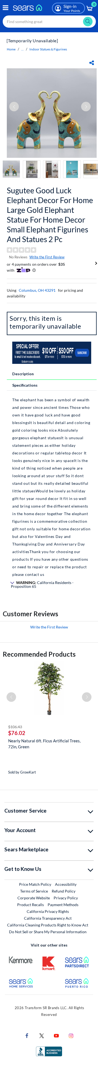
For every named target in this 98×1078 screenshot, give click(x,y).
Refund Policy (63, 891)
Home (11, 49)
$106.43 (15, 726)
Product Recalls (30, 904)
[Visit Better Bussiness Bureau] (49, 1051)
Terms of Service (34, 891)
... (22, 49)
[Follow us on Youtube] (56, 1035)
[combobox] (49, 21)
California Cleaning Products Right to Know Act (47, 925)
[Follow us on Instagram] (71, 1035)
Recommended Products (39, 654)
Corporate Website (33, 897)
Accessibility (65, 884)
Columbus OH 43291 (37, 290)
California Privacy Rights (48, 911)
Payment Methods (63, 904)
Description (23, 373)
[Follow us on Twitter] (41, 1035)
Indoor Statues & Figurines (48, 49)
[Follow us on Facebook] (27, 1035)
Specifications (25, 385)
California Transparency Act (48, 918)
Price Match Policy (35, 884)
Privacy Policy (66, 898)
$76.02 (16, 733)
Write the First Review (47, 257)
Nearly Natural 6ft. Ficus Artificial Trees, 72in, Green (44, 743)
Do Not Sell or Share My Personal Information (48, 931)
